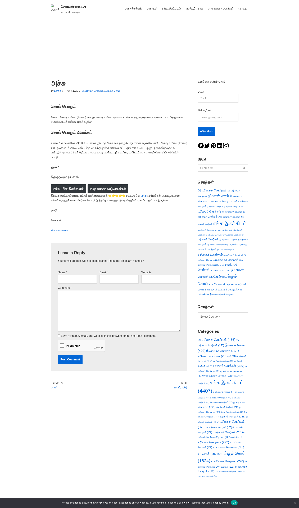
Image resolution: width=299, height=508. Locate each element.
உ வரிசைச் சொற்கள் (221, 201)
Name (62, 272)
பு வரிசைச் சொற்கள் (226, 259)
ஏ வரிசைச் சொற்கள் (215, 206)
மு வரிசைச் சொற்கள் (228, 447)
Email (103, 272)
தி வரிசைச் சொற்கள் (228, 239)
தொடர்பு (242, 8)
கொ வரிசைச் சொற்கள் (229, 216)
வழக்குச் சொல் (194, 8)
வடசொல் (215, 276)
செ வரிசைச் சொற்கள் (232, 235)
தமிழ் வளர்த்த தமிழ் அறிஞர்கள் (108, 188)
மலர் (222, 265)
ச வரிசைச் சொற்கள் (206, 230)
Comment (64, 287)
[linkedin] (219, 145)
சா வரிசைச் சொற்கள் (224, 230)
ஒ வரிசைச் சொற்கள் (232, 206)
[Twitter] (207, 145)
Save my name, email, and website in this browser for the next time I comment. (108, 335)
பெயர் (204, 91)
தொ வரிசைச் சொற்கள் (235, 244)
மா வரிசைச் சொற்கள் (220, 270)
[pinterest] (213, 145)
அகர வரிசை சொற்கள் (220, 8)
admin (57, 90)
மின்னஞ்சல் (205, 110)
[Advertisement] (149, 43)
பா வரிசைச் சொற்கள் (233, 255)
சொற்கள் (152, 8)
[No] (294, 503)
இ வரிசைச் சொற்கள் (221, 350)
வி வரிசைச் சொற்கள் (226, 289)
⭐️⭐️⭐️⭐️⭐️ (116, 195)
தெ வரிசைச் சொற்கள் (216, 244)
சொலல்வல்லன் (133, 8)
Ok (234, 502)
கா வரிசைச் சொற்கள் (232, 211)
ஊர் (235, 201)
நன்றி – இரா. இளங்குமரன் (68, 188)
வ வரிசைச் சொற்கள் (221, 284)
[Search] (244, 168)
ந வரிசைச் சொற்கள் (231, 416)
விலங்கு (210, 289)
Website (146, 272)
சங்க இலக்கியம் (171, 8)
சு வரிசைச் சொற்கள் (214, 235)
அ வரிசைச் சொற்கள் (92, 90)
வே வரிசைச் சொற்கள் (224, 294)
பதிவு (144, 195)
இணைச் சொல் (218, 196)
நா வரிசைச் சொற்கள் (225, 250)
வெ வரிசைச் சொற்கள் (228, 471)
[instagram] (226, 145)
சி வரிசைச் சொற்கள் (221, 398)
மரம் (217, 265)
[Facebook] (201, 145)
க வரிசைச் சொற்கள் (227, 366)
